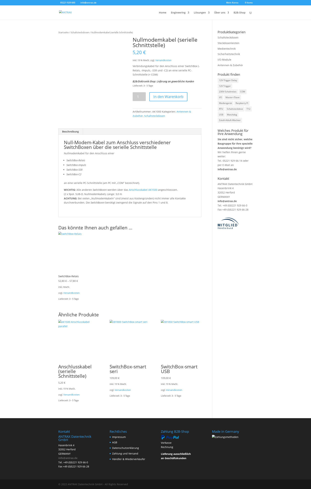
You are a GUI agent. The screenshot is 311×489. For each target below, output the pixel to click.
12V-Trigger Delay (228, 80)
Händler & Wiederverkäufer (128, 459)
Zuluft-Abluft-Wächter (230, 120)
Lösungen (200, 12)
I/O (220, 97)
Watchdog (232, 114)
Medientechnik (227, 48)
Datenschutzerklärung (125, 448)
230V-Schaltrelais (227, 91)
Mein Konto (232, 3)
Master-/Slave (233, 97)
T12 (248, 108)
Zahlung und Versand (125, 453)
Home (162, 12)
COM (242, 91)
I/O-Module (224, 59)
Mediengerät (225, 103)
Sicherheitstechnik (229, 54)
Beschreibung (70, 131)
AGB (114, 442)
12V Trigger (225, 86)
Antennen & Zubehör (230, 65)
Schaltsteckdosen (80, 32)
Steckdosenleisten (228, 43)
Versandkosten (163, 60)
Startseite (63, 32)
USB (221, 114)
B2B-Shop (239, 12)
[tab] (70, 132)
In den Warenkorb (168, 96)
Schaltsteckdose (235, 108)
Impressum (119, 437)
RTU (221, 108)
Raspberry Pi (242, 103)
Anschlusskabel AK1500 (143, 189)
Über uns (219, 12)
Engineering (178, 12)
